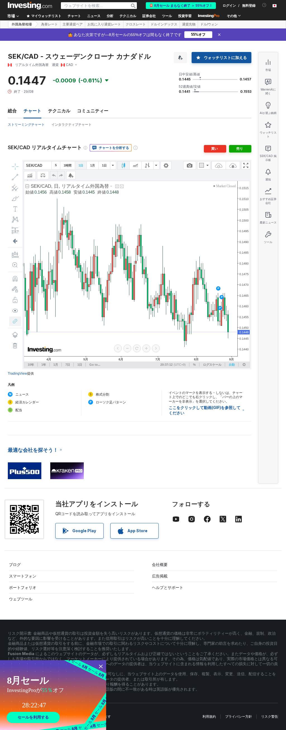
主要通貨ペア (73, 24)
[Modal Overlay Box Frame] (53, 695)
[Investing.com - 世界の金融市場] (30, 5)
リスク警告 (269, 716)
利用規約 (209, 716)
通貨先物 (189, 24)
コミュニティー (92, 110)
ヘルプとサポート (167, 587)
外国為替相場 (22, 24)
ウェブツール (20, 598)
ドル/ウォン (209, 24)
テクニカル (59, 110)
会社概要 (160, 564)
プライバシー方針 (238, 716)
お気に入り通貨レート (104, 24)
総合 (12, 110)
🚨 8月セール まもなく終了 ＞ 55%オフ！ (181, 6)
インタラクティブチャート (71, 124)
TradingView (17, 373)
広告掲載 (160, 576)
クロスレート (136, 24)
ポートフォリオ (22, 587)
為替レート (49, 24)
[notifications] (264, 5)
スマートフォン (22, 576)
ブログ (15, 564)
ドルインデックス (164, 24)
